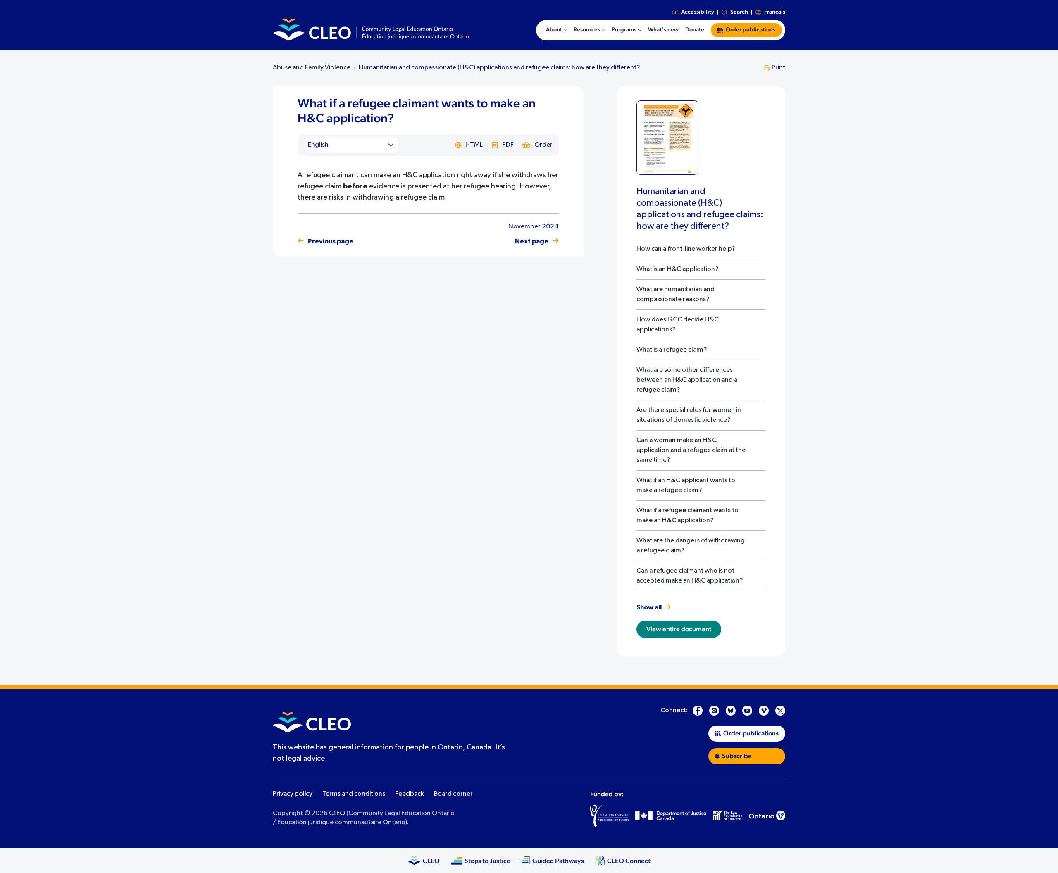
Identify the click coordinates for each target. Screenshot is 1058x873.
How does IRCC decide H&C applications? (677, 324)
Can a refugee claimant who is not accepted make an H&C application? (689, 576)
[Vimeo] (764, 711)
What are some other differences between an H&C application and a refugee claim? (686, 380)
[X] (780, 711)
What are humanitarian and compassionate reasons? (675, 294)
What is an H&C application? (677, 269)
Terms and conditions (353, 794)
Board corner (453, 794)
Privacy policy (292, 794)
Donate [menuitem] (694, 30)
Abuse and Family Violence (311, 67)
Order (543, 145)
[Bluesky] (731, 711)
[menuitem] (556, 30)
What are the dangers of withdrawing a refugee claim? (690, 546)
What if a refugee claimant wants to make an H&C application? (687, 515)
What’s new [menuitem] (663, 30)
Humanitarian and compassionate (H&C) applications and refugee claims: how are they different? (499, 67)
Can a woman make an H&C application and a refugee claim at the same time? (691, 450)
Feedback (409, 794)
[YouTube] (747, 711)
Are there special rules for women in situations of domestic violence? (688, 415)
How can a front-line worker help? (685, 249)
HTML (474, 145)
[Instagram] (714, 711)
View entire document (678, 629)
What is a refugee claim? (671, 350)
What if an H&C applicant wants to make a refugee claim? (685, 485)
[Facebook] (698, 711)
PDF (508, 145)
